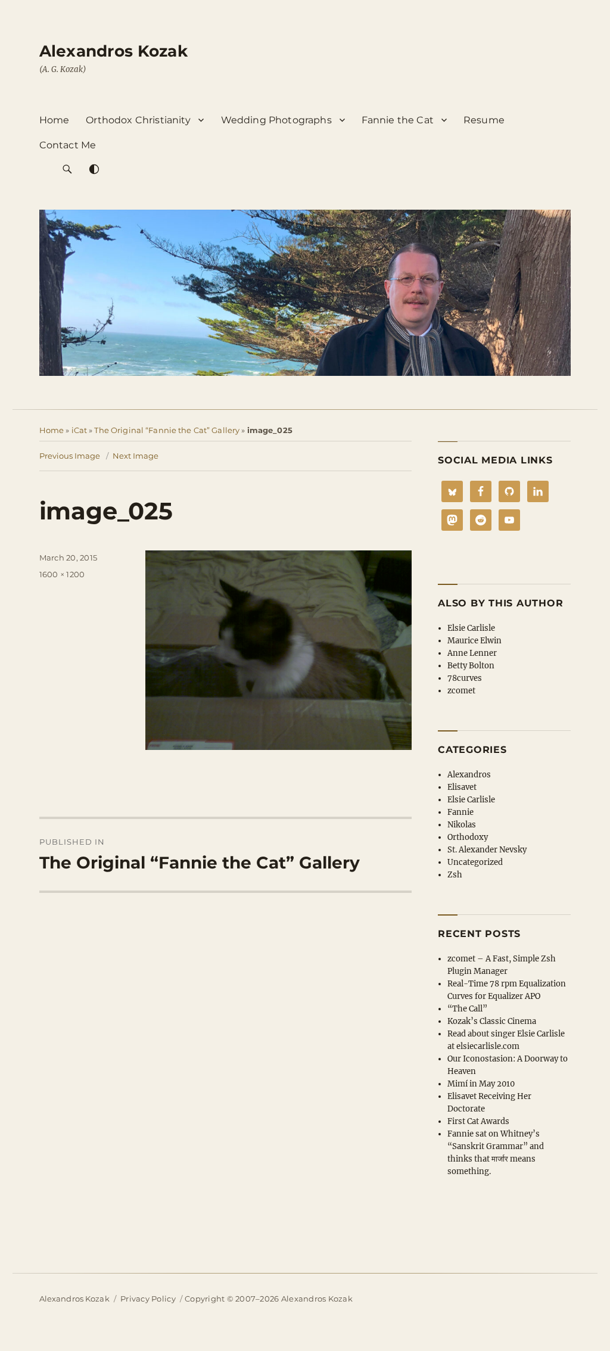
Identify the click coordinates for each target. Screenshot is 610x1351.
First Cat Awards (478, 1121)
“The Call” (467, 1009)
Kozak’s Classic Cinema (491, 1021)
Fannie (460, 812)
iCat (79, 430)
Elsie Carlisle (471, 628)
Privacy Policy (148, 1298)
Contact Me (68, 145)
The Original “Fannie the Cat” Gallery (166, 430)
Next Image (135, 455)
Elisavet (462, 787)
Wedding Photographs (276, 120)
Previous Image (69, 455)
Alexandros (469, 775)
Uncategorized (475, 862)
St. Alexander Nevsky (487, 850)
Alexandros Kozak (113, 51)
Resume (484, 120)
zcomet (461, 691)
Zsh (454, 875)
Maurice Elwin (474, 641)
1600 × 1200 (62, 574)
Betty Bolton (470, 666)
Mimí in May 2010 (481, 1084)
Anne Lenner (472, 653)
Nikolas (461, 825)
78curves (464, 678)
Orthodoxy (467, 837)
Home (54, 120)
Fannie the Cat (398, 120)
